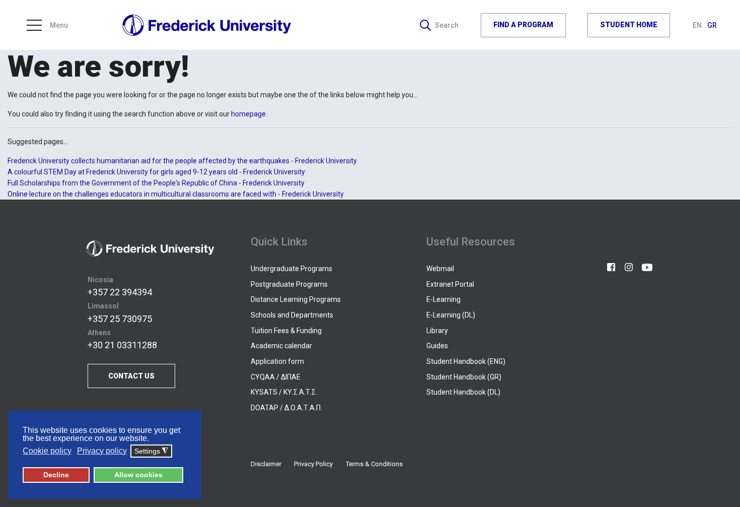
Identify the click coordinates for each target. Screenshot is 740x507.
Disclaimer (266, 464)
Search (447, 25)
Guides (437, 346)
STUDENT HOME (628, 25)
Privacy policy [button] (102, 451)
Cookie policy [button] (47, 451)
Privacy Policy (313, 464)
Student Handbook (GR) (463, 377)
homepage (248, 114)
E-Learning (443, 299)
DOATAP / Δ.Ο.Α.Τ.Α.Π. (286, 408)
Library (437, 331)
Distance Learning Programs (296, 299)
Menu (59, 25)
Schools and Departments (292, 315)
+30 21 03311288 (122, 345)
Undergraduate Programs (291, 269)
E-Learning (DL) (450, 315)
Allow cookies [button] (138, 475)
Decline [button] (56, 475)
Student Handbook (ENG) (465, 361)
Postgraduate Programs (289, 284)
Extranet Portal (450, 284)
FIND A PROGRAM (523, 25)
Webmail (440, 269)
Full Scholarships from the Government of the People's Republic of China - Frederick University (156, 183)
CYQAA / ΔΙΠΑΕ (276, 377)
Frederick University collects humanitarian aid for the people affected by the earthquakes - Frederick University (182, 161)
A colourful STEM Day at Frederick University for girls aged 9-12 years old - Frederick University (156, 172)
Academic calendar (281, 346)
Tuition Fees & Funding (286, 331)
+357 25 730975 (120, 318)
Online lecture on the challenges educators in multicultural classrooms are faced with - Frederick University (176, 194)
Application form (277, 361)
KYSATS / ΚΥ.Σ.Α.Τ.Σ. (284, 392)
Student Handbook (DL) (463, 392)
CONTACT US (131, 376)
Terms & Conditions (374, 464)
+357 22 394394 (120, 292)
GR (712, 25)
